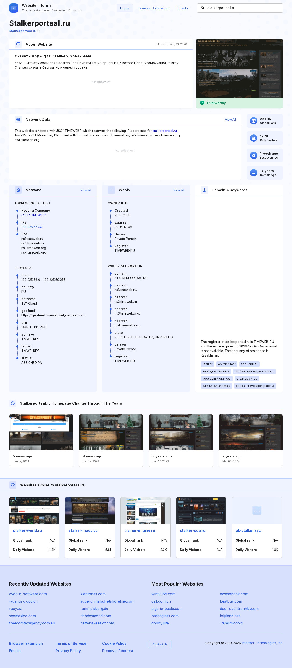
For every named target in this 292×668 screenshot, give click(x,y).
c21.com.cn (161, 601)
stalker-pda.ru (193, 530)
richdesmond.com (95, 616)
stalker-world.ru (27, 530)
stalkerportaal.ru (22, 31)
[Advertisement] (101, 94)
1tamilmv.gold (231, 623)
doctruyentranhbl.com (239, 608)
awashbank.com (234, 594)
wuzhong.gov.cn (23, 601)
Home (124, 8)
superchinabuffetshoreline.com (107, 601)
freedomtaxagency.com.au (32, 623)
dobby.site (160, 623)
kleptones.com (93, 594)
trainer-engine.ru (139, 530)
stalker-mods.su (83, 530)
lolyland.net (230, 616)
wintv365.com (163, 594)
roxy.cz (15, 608)
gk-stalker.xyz (248, 530)
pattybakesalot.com (97, 623)
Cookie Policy (114, 643)
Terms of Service (71, 643)
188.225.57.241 (32, 227)
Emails (183, 8)
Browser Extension (153, 8)
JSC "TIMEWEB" (33, 215)
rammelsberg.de (94, 608)
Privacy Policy (68, 650)
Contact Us (160, 644)
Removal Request (117, 650)
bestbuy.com (231, 601)
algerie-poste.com (166, 608)
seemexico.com (22, 616)
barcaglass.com (165, 616)
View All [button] (230, 119)
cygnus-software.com (28, 594)
